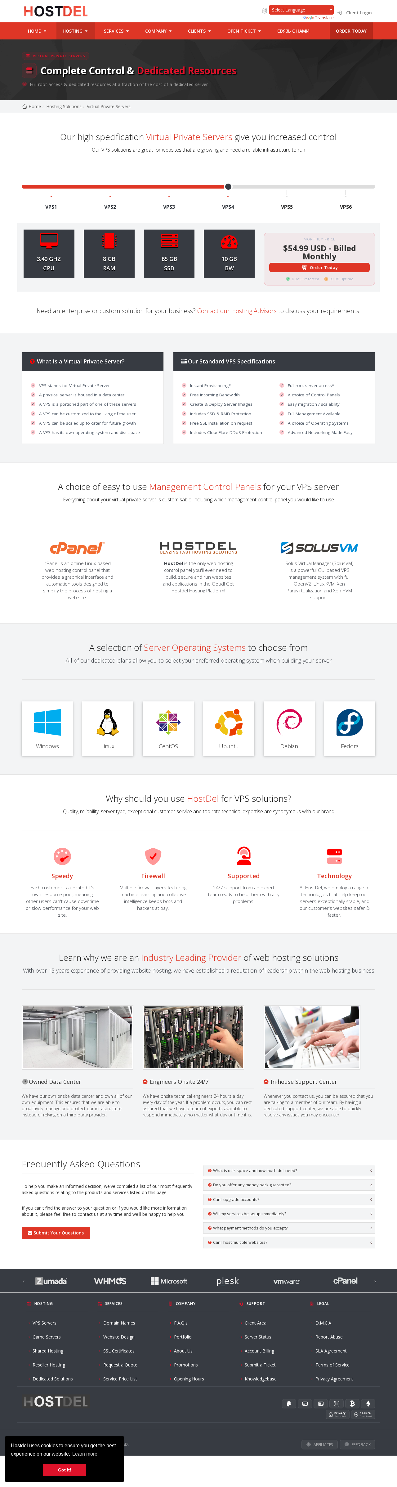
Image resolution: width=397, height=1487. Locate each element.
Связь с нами (293, 31)
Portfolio (183, 1337)
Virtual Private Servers (109, 106)
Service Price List (120, 1379)
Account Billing (259, 1351)
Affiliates (323, 1444)
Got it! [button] (64, 1469)
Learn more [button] (84, 1454)
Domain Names (119, 1323)
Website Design (119, 1337)
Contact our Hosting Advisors (237, 311)
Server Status (258, 1337)
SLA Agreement (331, 1351)
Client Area (255, 1323)
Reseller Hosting (49, 1365)
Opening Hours (189, 1379)
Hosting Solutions (64, 106)
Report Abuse (329, 1337)
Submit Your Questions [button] (58, 1233)
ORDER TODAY (351, 31)
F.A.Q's (181, 1323)
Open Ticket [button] (242, 31)
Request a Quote (120, 1365)
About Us (183, 1351)
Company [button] (156, 31)
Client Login (357, 13)
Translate (324, 18)
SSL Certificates (119, 1351)
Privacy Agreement (334, 1379)
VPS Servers (44, 1323)
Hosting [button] (73, 31)
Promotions (186, 1365)
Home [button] (35, 31)
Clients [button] (197, 31)
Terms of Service (332, 1365)
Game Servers (47, 1337)
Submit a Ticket (260, 1365)
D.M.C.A (323, 1323)
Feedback (361, 1444)
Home (35, 106)
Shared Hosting (48, 1351)
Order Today (324, 267)
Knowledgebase (261, 1379)
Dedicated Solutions (53, 1379)
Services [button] (114, 31)
